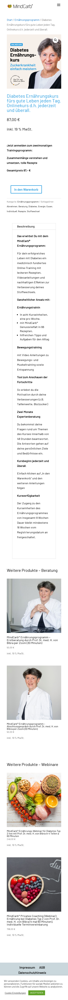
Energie (41, 206)
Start (9, 19)
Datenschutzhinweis (32, 972)
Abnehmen (12, 206)
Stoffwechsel (33, 211)
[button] (55, 40)
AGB (42, 967)
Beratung (23, 206)
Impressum (27, 967)
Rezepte (22, 211)
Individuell (12, 211)
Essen (49, 206)
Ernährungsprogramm (27, 19)
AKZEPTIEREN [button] (36, 992)
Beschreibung (26, 226)
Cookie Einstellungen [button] (15, 992)
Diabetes (32, 206)
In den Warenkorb (26, 189)
